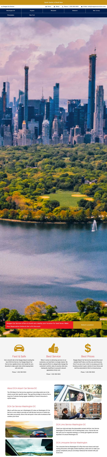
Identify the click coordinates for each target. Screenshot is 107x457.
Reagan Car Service (8, 6)
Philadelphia (10, 15)
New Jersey (96, 10)
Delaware (74, 10)
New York (32, 15)
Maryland (53, 10)
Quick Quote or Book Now (53, 2)
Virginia (32, 10)
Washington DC (10, 10)
